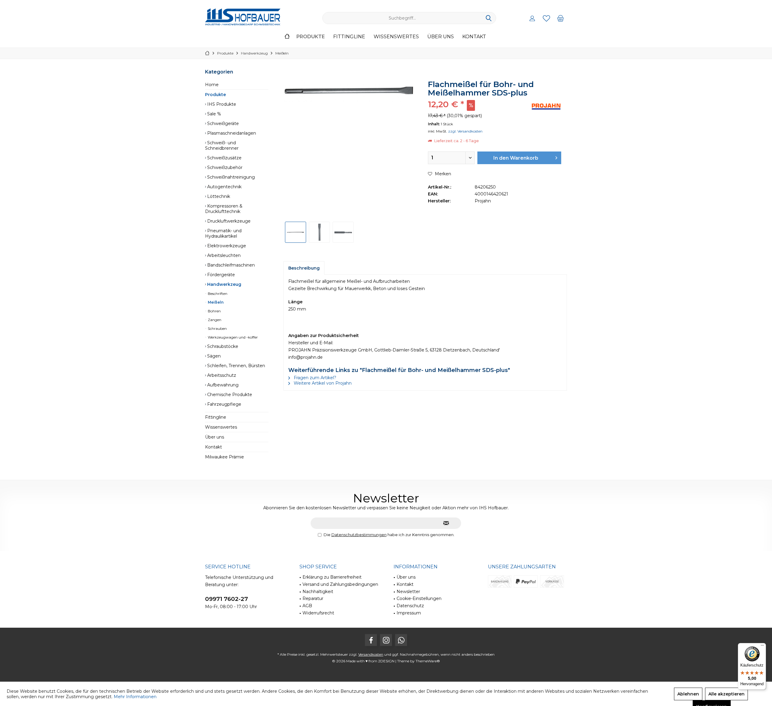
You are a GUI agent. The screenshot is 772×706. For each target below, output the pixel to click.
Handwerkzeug (223, 284)
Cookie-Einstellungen (419, 598)
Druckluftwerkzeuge (228, 221)
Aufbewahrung (222, 385)
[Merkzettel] (546, 18)
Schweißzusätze (224, 158)
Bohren (214, 311)
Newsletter (408, 591)
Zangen (214, 319)
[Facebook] (371, 640)
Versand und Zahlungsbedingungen (340, 584)
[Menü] (762, 646)
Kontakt (213, 447)
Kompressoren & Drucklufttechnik (223, 208)
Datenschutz (410, 605)
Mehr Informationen (135, 696)
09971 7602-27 (226, 598)
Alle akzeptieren (726, 694)
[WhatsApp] (401, 640)
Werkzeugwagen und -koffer (232, 337)
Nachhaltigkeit (317, 591)
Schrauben (217, 328)
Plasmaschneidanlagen (231, 133)
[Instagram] (386, 640)
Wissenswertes (221, 427)
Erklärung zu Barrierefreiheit (332, 577)
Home (212, 84)
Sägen (213, 356)
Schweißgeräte (222, 123)
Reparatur (312, 598)
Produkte (215, 94)
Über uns (214, 437)
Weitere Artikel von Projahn (322, 383)
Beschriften (217, 293)
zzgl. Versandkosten (465, 131)
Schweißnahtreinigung (230, 177)
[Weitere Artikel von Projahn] (546, 106)
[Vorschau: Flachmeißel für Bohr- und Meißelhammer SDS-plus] (295, 232)
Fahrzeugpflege (223, 404)
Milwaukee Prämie (224, 457)
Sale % (213, 114)
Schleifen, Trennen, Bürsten (235, 365)
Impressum (409, 613)
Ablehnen (688, 694)
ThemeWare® (428, 661)
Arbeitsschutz (221, 375)
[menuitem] (560, 18)
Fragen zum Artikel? (314, 377)
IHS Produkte (221, 104)
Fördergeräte (220, 274)
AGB (307, 605)
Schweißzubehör (224, 167)
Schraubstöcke (222, 346)
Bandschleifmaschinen (230, 265)
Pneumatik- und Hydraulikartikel (223, 233)
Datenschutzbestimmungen (359, 534)
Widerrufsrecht (318, 613)
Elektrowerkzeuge (226, 245)
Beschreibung (304, 268)
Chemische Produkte (229, 394)
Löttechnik (218, 196)
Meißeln (215, 302)
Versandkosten (370, 654)
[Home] (287, 37)
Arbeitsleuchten (223, 255)
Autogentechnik (224, 186)
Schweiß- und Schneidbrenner (222, 145)
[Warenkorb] (560, 18)
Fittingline (215, 417)
